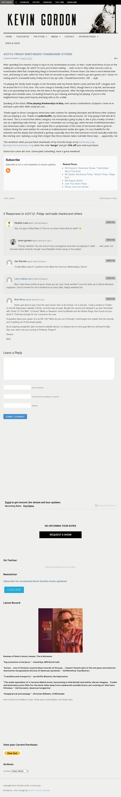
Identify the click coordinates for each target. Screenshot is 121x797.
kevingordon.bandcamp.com (18, 145)
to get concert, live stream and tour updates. (33, 502)
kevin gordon (12, 58)
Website (35, 405)
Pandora (47, 2)
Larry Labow (20, 278)
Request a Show (60, 534)
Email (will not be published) (45, 396)
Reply (109, 222)
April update (9, 198)
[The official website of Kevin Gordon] (60, 31)
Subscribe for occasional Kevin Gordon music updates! (35, 581)
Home (9, 36)
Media (54, 36)
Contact (70, 36)
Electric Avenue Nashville (39, 790)
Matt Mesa (19, 299)
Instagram (7, 2)
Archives (7, 771)
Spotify (36, 2)
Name (38, 387)
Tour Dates (22, 36)
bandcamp (72, 2)
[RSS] (8, 170)
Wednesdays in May (108, 198)
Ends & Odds (12, 43)
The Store (39, 36)
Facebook (24, 2)
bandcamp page (87, 141)
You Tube (59, 2)
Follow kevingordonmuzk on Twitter (60, 567)
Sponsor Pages (87, 36)
